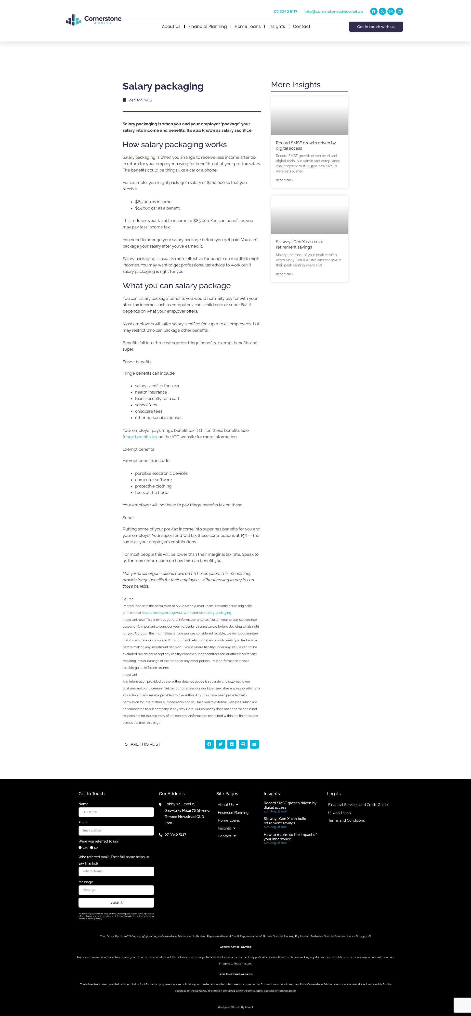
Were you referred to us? (98, 841)
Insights (277, 26)
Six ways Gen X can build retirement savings (285, 821)
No (96, 848)
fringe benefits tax (140, 436)
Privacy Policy (339, 812)
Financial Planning (207, 26)
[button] (209, 744)
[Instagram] (391, 11)
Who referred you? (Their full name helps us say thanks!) (113, 860)
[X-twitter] (382, 11)
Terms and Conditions (346, 820)
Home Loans (248, 26)
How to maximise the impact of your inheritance (290, 836)
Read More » (284, 180)
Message (85, 882)
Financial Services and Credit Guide (358, 805)
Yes (85, 848)
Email (82, 823)
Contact (302, 26)
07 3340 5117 (285, 11)
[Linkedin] (399, 11)
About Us (171, 26)
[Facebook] (374, 11)
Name (83, 804)
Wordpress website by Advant (235, 1007)
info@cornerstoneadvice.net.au (334, 11)
